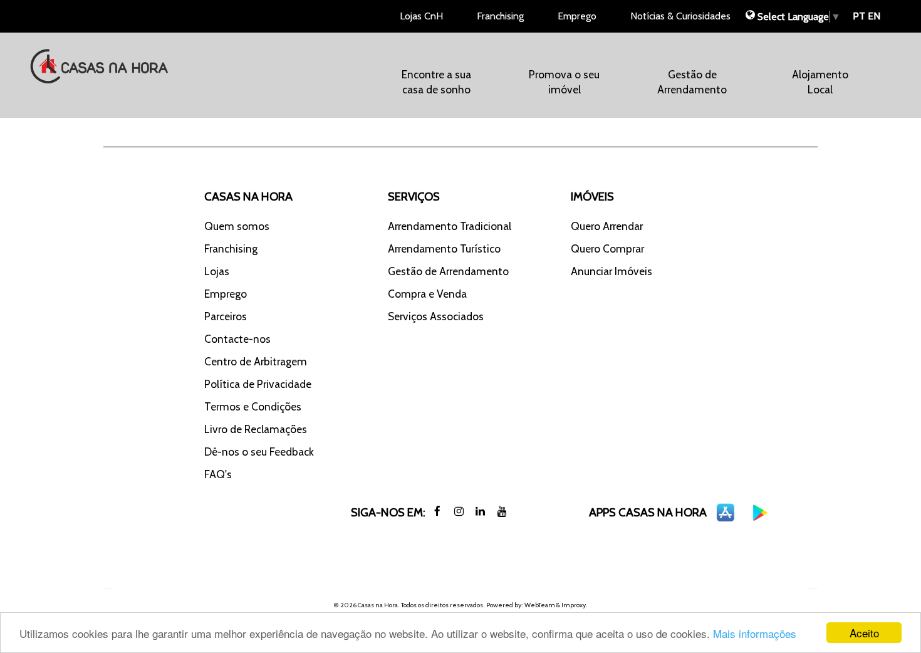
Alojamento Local (820, 82)
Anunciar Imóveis (611, 271)
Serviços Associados (436, 316)
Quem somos (236, 225)
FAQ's (218, 474)
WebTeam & (542, 605)
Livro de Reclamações (255, 429)
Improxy (573, 605)
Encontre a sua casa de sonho (436, 82)
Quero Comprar (607, 248)
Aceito (864, 632)
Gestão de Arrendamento (692, 82)
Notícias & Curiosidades (680, 16)
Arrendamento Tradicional (449, 225)
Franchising (500, 16)
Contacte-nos (237, 338)
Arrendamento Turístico (444, 248)
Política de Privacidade (257, 383)
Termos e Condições (252, 406)
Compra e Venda (427, 293)
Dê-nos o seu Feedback (259, 451)
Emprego (577, 16)
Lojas (216, 271)
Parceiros (225, 316)
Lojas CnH (421, 16)
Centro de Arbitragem (255, 361)
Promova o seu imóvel (564, 82)
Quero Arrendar (607, 225)
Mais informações (754, 633)
